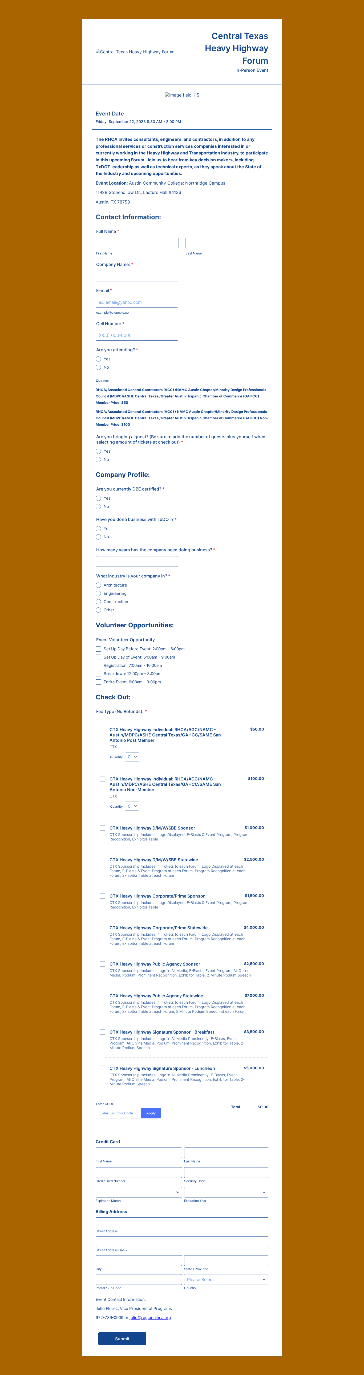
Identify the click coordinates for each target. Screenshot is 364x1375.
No (106, 367)
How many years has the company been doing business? (155, 549)
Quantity (116, 757)
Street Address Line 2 (111, 1250)
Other (109, 609)
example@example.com (113, 312)
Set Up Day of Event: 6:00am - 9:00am (139, 657)
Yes (107, 358)
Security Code (194, 1181)
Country (190, 1288)
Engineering (115, 593)
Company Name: (114, 264)
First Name (104, 253)
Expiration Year (195, 1201)
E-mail (104, 290)
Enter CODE (105, 1104)
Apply (151, 1113)
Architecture (115, 585)
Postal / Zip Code (108, 1288)
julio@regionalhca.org (150, 1317)
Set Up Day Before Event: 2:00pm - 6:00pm (144, 648)
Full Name (107, 231)
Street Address (107, 1231)
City (99, 1269)
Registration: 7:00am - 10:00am (133, 665)
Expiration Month (108, 1201)
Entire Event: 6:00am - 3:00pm (132, 681)
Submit (122, 1338)
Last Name (194, 253)
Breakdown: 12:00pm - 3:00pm (132, 673)
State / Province (196, 1269)
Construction (116, 601)
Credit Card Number (110, 1181)
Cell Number (110, 323)
